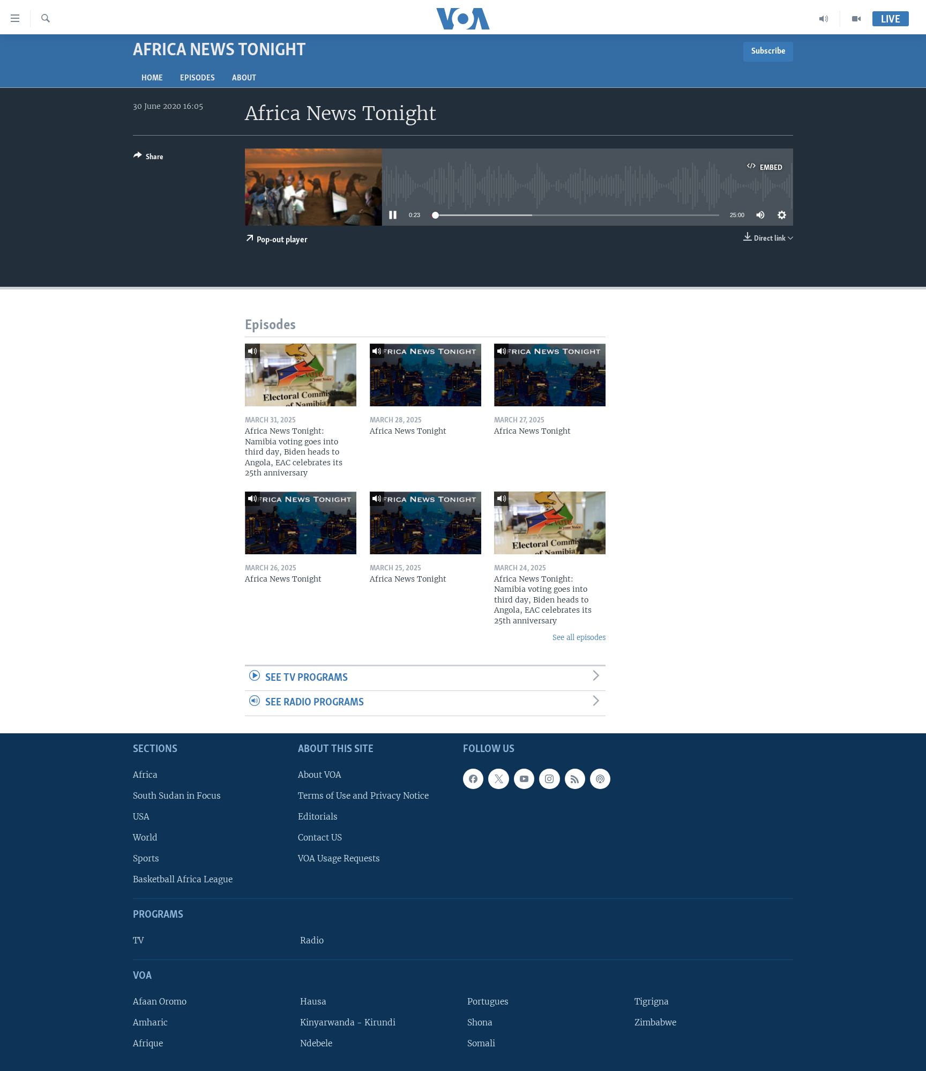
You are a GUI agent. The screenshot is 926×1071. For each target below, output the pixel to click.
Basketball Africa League (183, 879)
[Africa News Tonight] (425, 375)
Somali (481, 1043)
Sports (146, 858)
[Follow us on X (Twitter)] (498, 779)
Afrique (148, 1043)
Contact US (320, 837)
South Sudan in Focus (177, 796)
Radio (312, 940)
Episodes (197, 78)
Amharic (150, 1022)
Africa (145, 775)
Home (152, 78)
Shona (479, 1022)
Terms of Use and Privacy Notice (363, 796)
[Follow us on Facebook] (473, 779)
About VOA (319, 775)
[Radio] (824, 19)
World (145, 837)
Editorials (318, 817)
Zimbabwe (655, 1022)
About (244, 78)
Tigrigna (651, 1001)
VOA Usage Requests (339, 858)
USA (141, 817)
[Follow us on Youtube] (524, 779)
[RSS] (575, 779)
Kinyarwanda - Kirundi (347, 1022)
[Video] (856, 19)
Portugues (488, 1001)
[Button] (148, 158)
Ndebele (316, 1043)
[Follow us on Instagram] (549, 779)
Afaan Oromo (159, 1001)
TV (138, 940)
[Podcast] (600, 779)
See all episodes (579, 637)
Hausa (313, 1001)
